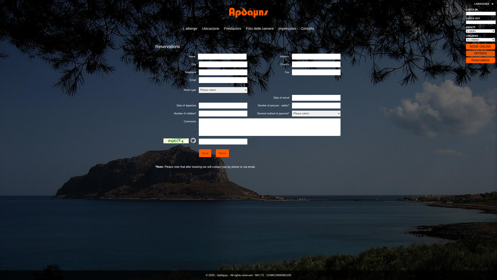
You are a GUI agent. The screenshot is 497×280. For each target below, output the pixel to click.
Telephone (190, 72)
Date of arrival (281, 97)
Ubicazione (210, 29)
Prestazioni (232, 29)
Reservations (480, 60)
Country (285, 64)
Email (193, 80)
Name (192, 56)
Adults (470, 27)
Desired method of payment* (273, 113)
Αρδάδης (248, 12)
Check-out (473, 18)
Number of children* (185, 113)
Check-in (472, 9)
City (194, 64)
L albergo (190, 29)
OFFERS (480, 53)
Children (472, 36)
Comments (190, 121)
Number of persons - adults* (273, 105)
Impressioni (287, 29)
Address (284, 56)
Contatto (307, 29)
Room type (190, 89)
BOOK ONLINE (480, 46)
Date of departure (186, 105)
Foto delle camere (260, 29)
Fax (287, 72)
